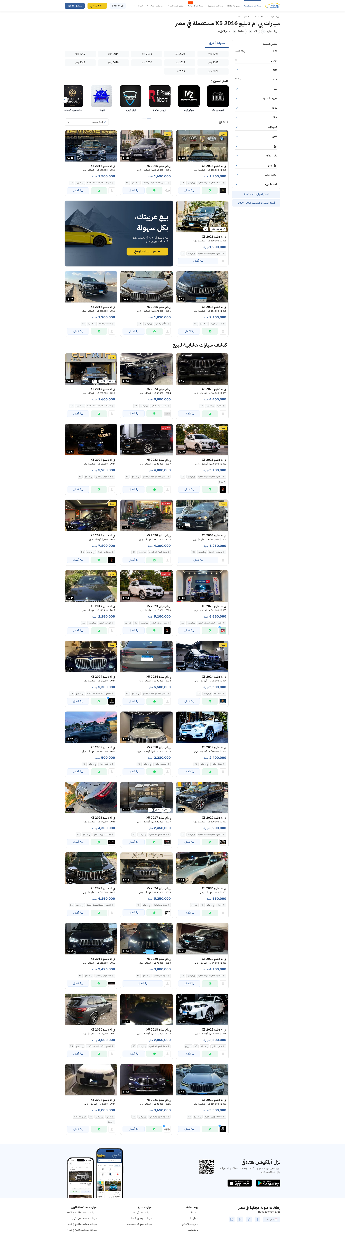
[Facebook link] (257, 1219)
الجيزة (220, 905)
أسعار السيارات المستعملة (256, 194)
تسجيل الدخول (74, 6)
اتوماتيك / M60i (80, 1116)
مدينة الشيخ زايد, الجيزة (158, 552)
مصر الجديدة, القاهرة (159, 405)
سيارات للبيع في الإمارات (140, 1218)
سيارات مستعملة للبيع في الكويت (81, 1212)
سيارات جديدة (233, 6)
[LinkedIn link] (240, 1219)
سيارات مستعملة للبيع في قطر (82, 1224)
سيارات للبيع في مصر (142, 1212)
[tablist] (147, 43)
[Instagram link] (231, 1219)
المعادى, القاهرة (105, 323)
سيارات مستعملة (252, 6)
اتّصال (187, 190)
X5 (182, 182)
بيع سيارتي (95, 6)
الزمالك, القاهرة (105, 622)
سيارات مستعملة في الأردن (84, 1218)
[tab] (217, 43)
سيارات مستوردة (214, 6)
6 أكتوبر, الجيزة (216, 323)
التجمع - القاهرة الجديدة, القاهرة (210, 182)
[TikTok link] (249, 1219)
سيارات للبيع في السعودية (139, 1224)
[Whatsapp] (210, 190)
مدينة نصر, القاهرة (215, 552)
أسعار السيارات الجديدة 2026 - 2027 (256, 203)
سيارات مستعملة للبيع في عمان (82, 1230)
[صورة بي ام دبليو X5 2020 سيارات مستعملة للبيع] (91, 1009)
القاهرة (219, 405)
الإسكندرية (218, 693)
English (116, 5)
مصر (271, 1219)
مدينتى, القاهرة (217, 764)
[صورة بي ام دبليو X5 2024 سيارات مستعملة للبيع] (146, 656)
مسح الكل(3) (224, 31)
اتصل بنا (194, 1218)
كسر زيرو (222, 481)
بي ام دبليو (191, 182)
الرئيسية (195, 1212)
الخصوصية (193, 1230)
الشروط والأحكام (190, 1224)
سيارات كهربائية (195, 6)
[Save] (180, 134)
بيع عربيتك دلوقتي (145, 251)
